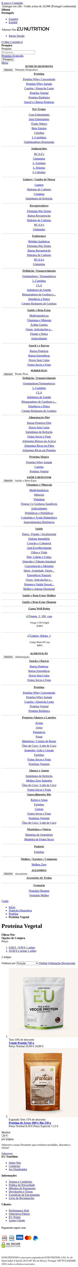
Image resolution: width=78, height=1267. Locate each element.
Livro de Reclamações (21, 1198)
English (13, 22)
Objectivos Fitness (19, 1213)
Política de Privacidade (22, 1185)
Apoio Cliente (17, 1220)
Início (12, 907)
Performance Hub (19, 1210)
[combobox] (18, 52)
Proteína (13, 913)
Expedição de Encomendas (24, 1194)
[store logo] (33, 29)
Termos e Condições (20, 1181)
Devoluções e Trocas (21, 1191)
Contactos (14, 1166)
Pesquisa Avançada (12, 55)
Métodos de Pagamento (22, 1188)
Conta (4, 901)
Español (13, 19)
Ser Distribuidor (18, 1169)
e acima (22, 950)
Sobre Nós (15, 1162)
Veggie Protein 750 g (21, 1042)
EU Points (14, 1217)
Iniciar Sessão (16, 35)
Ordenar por (8, 963)
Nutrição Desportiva (20, 910)
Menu (4, 62)
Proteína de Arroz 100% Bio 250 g (30, 1122)
